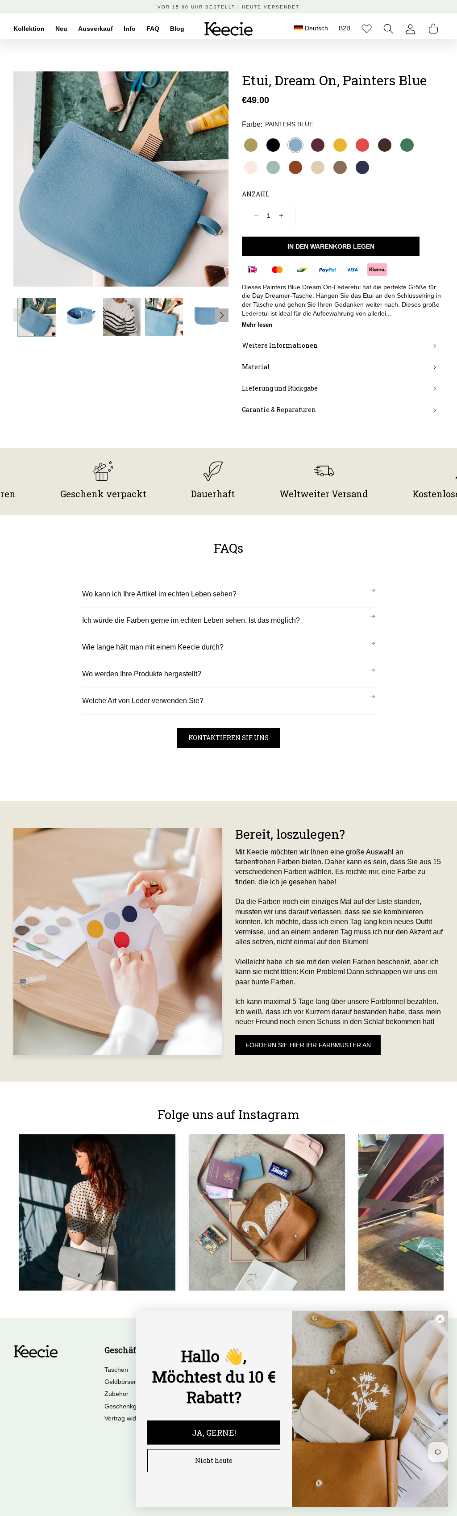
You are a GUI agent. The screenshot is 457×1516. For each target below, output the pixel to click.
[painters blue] (295, 145)
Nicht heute (214, 1460)
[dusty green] (273, 167)
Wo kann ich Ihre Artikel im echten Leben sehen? (159, 594)
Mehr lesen (257, 324)
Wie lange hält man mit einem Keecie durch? (153, 647)
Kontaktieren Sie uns (228, 737)
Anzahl (256, 194)
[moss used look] (340, 167)
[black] (273, 145)
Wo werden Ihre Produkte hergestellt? (141, 674)
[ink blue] (362, 167)
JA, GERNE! (214, 1432)
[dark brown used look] (384, 145)
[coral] (362, 145)
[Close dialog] (440, 1318)
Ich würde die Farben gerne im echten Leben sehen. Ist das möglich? (191, 620)
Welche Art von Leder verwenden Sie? (143, 700)
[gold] (251, 145)
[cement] (317, 167)
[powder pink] (251, 167)
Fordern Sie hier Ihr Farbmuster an (308, 1045)
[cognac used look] (295, 167)
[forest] (407, 145)
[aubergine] (317, 145)
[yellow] (340, 145)
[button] (388, 28)
